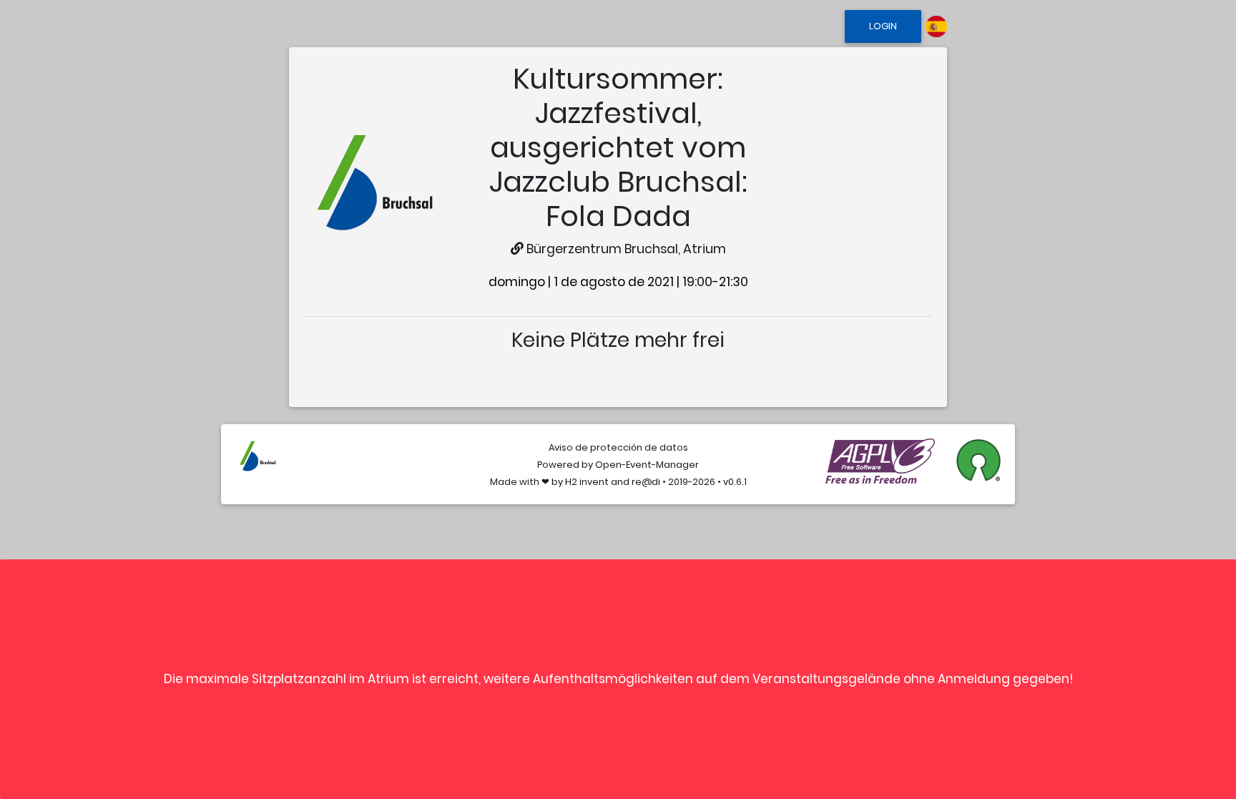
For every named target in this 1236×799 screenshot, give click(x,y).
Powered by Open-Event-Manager (618, 465)
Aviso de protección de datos (618, 447)
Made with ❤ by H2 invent (549, 482)
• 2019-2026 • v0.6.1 (703, 482)
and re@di (634, 482)
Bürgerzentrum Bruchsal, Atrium (625, 249)
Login (883, 26)
